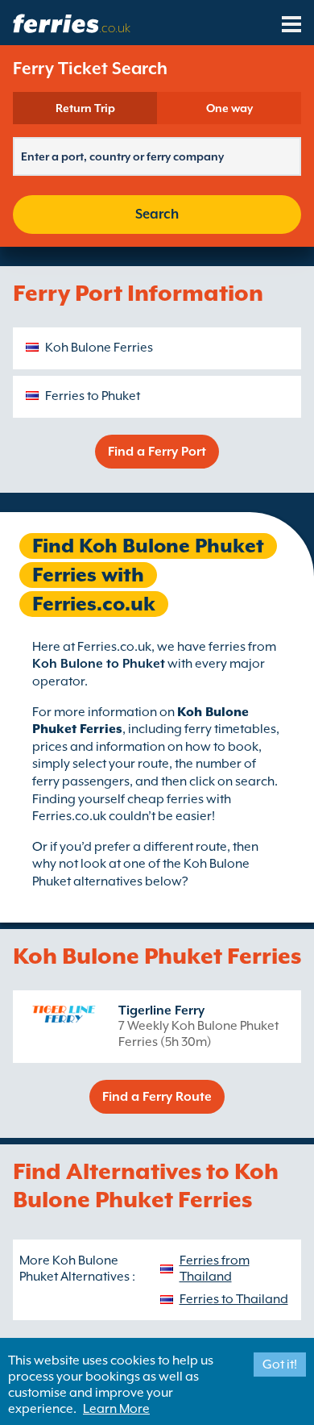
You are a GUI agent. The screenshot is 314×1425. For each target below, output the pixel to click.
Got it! (279, 1364)
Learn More (116, 1409)
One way (229, 108)
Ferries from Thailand (215, 1268)
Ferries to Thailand (234, 1299)
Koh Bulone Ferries (99, 347)
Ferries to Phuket (92, 396)
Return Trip (85, 108)
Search (157, 214)
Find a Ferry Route (157, 1097)
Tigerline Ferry (161, 1010)
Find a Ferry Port (157, 451)
